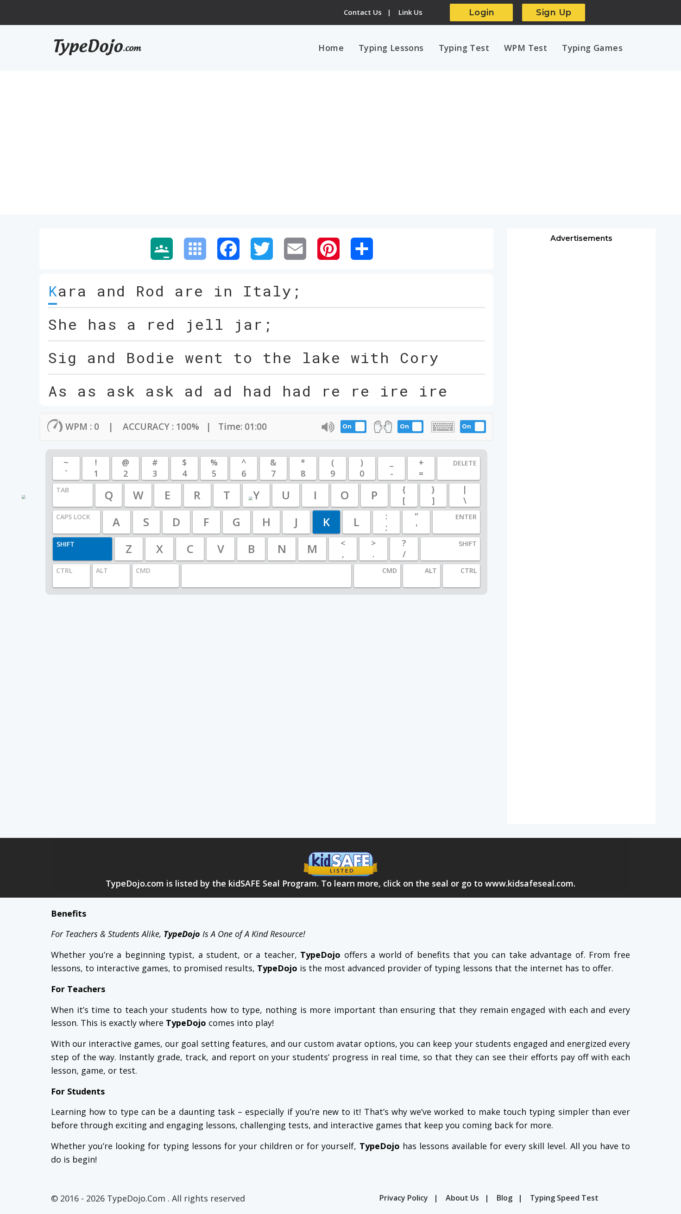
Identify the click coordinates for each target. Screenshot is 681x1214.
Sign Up (554, 12)
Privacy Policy (403, 1198)
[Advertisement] (340, 147)
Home (331, 47)
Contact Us (363, 12)
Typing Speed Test (564, 1198)
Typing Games (592, 47)
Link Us (410, 12)
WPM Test (525, 47)
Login (482, 12)
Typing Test (464, 47)
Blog (504, 1198)
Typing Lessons (391, 47)
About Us (462, 1198)
